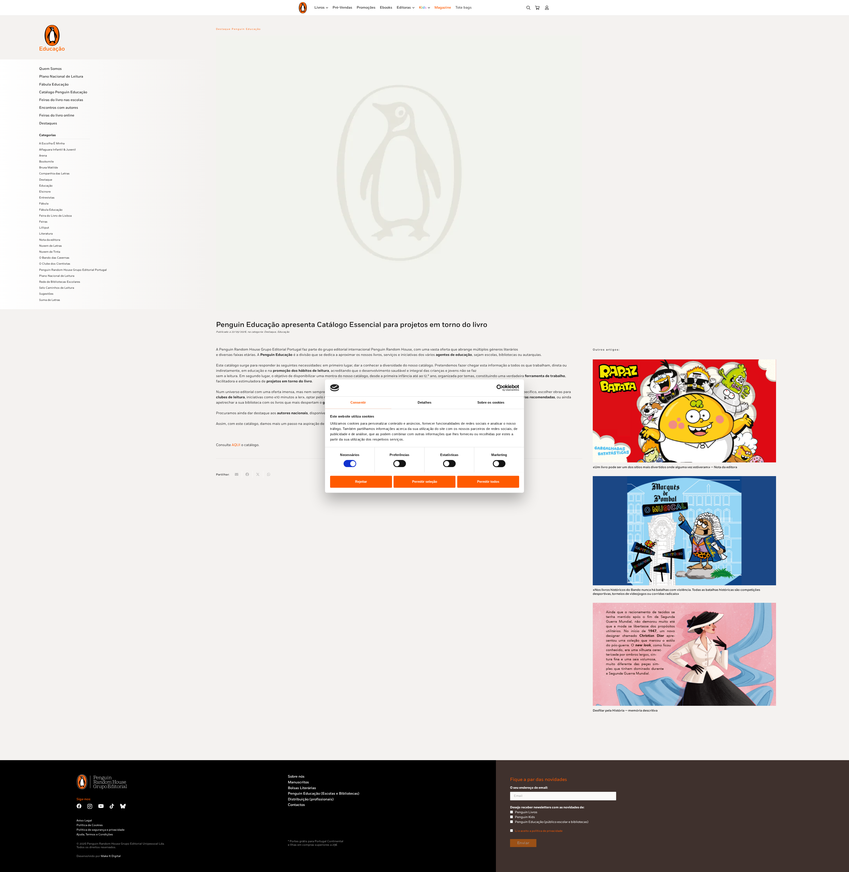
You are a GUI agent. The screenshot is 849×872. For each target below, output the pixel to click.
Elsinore (45, 191)
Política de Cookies (89, 825)
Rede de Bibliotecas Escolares (59, 282)
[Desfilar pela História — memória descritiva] (684, 605)
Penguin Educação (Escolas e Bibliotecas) (323, 794)
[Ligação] (548, 7)
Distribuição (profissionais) (311, 799)
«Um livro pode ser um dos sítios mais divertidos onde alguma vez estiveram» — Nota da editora (665, 467)
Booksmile (46, 161)
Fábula (43, 203)
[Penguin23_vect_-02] (301, 828)
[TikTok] (112, 806)
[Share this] (247, 474)
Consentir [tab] (358, 402)
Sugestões (46, 294)
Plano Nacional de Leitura (61, 76)
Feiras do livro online (56, 115)
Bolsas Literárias (302, 788)
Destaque (45, 179)
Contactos (296, 805)
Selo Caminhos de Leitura (56, 288)
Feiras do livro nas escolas (61, 100)
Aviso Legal (84, 820)
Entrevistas (47, 197)
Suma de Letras (49, 300)
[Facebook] (78, 806)
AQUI (236, 445)
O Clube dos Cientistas (54, 263)
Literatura (46, 233)
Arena (43, 155)
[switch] (399, 463)
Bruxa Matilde (48, 167)
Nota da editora (49, 240)
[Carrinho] (537, 7)
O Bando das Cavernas (54, 258)
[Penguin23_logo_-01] (302, 8)
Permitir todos (488, 481)
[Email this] (236, 474)
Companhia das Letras (54, 173)
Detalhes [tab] (424, 402)
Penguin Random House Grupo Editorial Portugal (73, 270)
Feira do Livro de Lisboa (55, 216)
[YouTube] (101, 806)
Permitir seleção (424, 481)
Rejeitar (361, 481)
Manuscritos (298, 782)
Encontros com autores (58, 108)
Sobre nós (296, 777)
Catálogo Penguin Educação (63, 92)
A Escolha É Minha (52, 143)
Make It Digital (111, 856)
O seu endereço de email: (529, 788)
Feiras (43, 221)
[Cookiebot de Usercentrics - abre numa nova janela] (499, 387)
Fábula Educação (54, 84)
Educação (46, 185)
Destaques (48, 123)
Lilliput (44, 227)
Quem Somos (50, 69)
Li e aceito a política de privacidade (538, 831)
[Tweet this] (258, 474)
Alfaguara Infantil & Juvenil (57, 149)
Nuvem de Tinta (49, 252)
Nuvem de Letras (50, 246)
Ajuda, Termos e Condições (94, 834)
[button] (528, 8)
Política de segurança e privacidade (100, 830)
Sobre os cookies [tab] (491, 402)
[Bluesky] (123, 806)
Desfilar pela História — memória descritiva (625, 710)
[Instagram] (89, 806)
